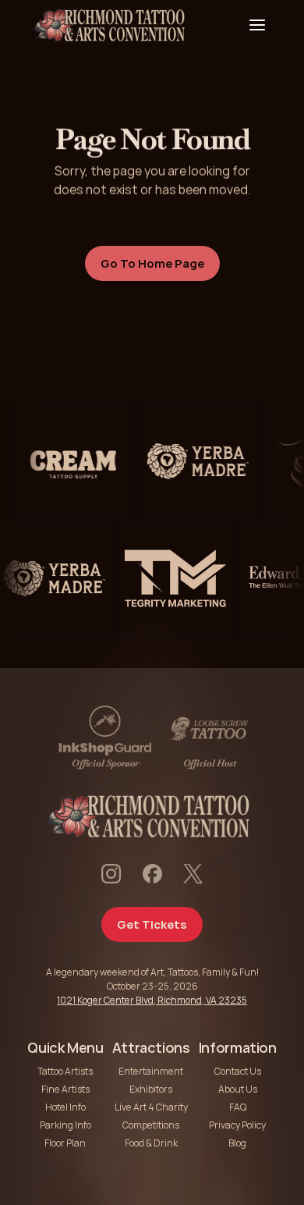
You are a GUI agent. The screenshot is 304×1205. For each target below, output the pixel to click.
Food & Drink (151, 1143)
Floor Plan (65, 1143)
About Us (237, 1089)
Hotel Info (65, 1107)
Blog (237, 1143)
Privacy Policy (237, 1125)
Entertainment (150, 1071)
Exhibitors (150, 1089)
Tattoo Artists (65, 1071)
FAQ (237, 1107)
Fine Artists (65, 1089)
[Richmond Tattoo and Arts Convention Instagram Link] (111, 873)
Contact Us (237, 1071)
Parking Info (65, 1125)
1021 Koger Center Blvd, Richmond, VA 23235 (152, 1000)
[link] (68, 461)
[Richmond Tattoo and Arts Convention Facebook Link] (152, 873)
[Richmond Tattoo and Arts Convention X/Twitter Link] (193, 873)
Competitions (150, 1125)
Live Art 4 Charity (151, 1107)
